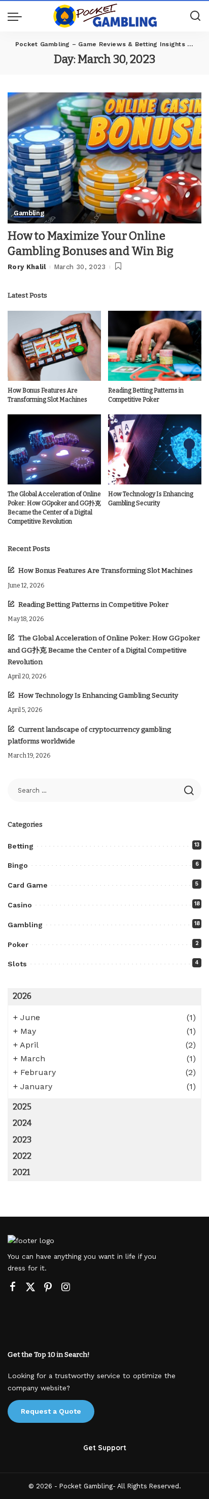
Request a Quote (51, 1411)
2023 (22, 1140)
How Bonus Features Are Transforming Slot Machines (105, 570)
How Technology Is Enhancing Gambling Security (98, 695)
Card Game (28, 885)
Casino (20, 905)
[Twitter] (30, 1287)
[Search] (195, 16)
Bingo (18, 865)
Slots (17, 964)
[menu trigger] (17, 16)
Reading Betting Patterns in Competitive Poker (93, 604)
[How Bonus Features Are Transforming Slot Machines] (54, 346)
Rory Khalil (27, 267)
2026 (22, 996)
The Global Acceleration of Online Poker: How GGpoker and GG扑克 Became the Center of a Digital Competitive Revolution (104, 650)
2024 (22, 1123)
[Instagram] (66, 1287)
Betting (20, 846)
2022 (22, 1156)
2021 (21, 1172)
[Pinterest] (48, 1287)
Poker (18, 944)
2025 (22, 1107)
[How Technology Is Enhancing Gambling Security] (154, 449)
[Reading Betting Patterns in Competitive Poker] (154, 346)
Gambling (29, 213)
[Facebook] (13, 1287)
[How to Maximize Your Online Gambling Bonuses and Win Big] (104, 157)
